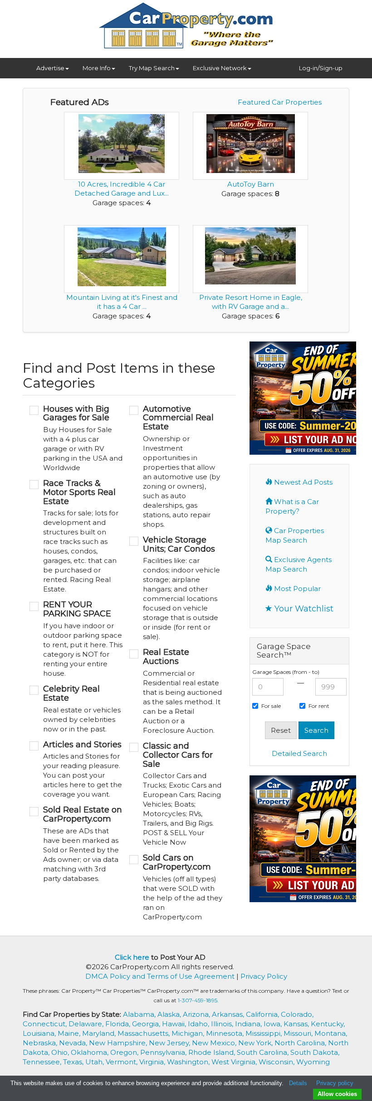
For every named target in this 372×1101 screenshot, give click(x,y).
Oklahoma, (90, 1052)
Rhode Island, (212, 1052)
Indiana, (249, 1023)
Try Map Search (152, 68)
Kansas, (297, 1023)
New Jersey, (170, 1042)
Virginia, (153, 1062)
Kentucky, (328, 1023)
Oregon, (125, 1052)
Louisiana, (40, 1033)
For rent (318, 705)
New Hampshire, (119, 1042)
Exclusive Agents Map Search (298, 564)
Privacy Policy (263, 976)
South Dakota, (314, 1052)
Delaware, (87, 1023)
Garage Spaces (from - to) (285, 671)
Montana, (330, 1033)
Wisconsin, (277, 1062)
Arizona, (197, 1014)
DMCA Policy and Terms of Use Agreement (160, 976)
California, (263, 1014)
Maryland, (99, 1033)
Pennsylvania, (164, 1052)
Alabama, (140, 1014)
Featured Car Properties (280, 102)
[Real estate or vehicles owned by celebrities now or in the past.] (75, 709)
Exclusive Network (220, 68)
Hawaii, (175, 1023)
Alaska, (170, 1014)
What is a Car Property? (292, 506)
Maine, (70, 1033)
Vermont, (122, 1062)
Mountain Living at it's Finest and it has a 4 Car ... (121, 302)
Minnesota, (225, 1033)
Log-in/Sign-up (321, 68)
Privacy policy (334, 1083)
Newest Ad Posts (302, 482)
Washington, (189, 1062)
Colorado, (297, 1014)
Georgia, (147, 1023)
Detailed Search (299, 753)
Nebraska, (41, 1042)
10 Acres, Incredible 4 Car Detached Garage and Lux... (121, 188)
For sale (271, 705)
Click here (132, 957)
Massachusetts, (144, 1033)
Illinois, (223, 1023)
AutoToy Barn (250, 184)
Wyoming (313, 1062)
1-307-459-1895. (198, 1000)
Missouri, (299, 1033)
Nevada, (74, 1042)
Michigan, (188, 1033)
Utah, (95, 1062)
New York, (256, 1042)
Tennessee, (43, 1062)
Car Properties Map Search (294, 535)
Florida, (118, 1023)
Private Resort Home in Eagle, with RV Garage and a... (250, 302)
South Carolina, (263, 1052)
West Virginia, (235, 1062)
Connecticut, (46, 1023)
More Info (97, 68)
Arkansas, (229, 1014)
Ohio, (61, 1052)
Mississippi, (264, 1033)
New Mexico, (215, 1042)
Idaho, (199, 1023)
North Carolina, (301, 1042)
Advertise (50, 68)
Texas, (74, 1062)
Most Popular (296, 588)
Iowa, (274, 1023)
